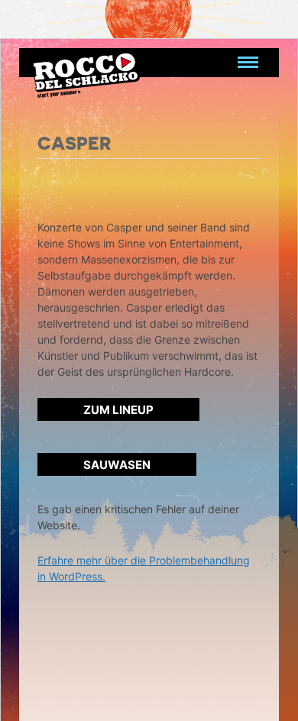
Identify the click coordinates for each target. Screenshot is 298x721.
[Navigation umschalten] (248, 62)
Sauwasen (117, 464)
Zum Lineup (118, 410)
